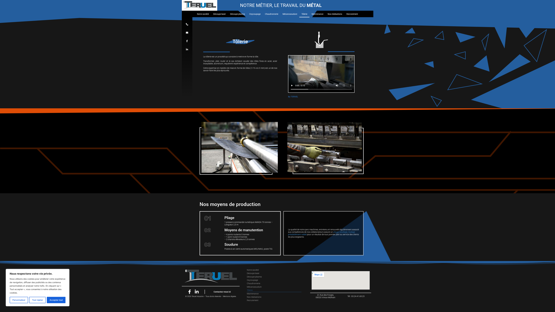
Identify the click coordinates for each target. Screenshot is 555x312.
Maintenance (317, 14)
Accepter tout (56, 300)
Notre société (203, 14)
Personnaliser (18, 300)
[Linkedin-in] (187, 49)
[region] (37, 287)
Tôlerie (304, 14)
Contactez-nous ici (222, 292)
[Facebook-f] (187, 41)
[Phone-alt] (187, 24)
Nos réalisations (335, 14)
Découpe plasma (237, 14)
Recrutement (352, 14)
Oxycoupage (255, 14)
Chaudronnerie (271, 14)
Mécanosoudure (290, 14)
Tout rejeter (37, 300)
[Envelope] (187, 32)
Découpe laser (219, 14)
